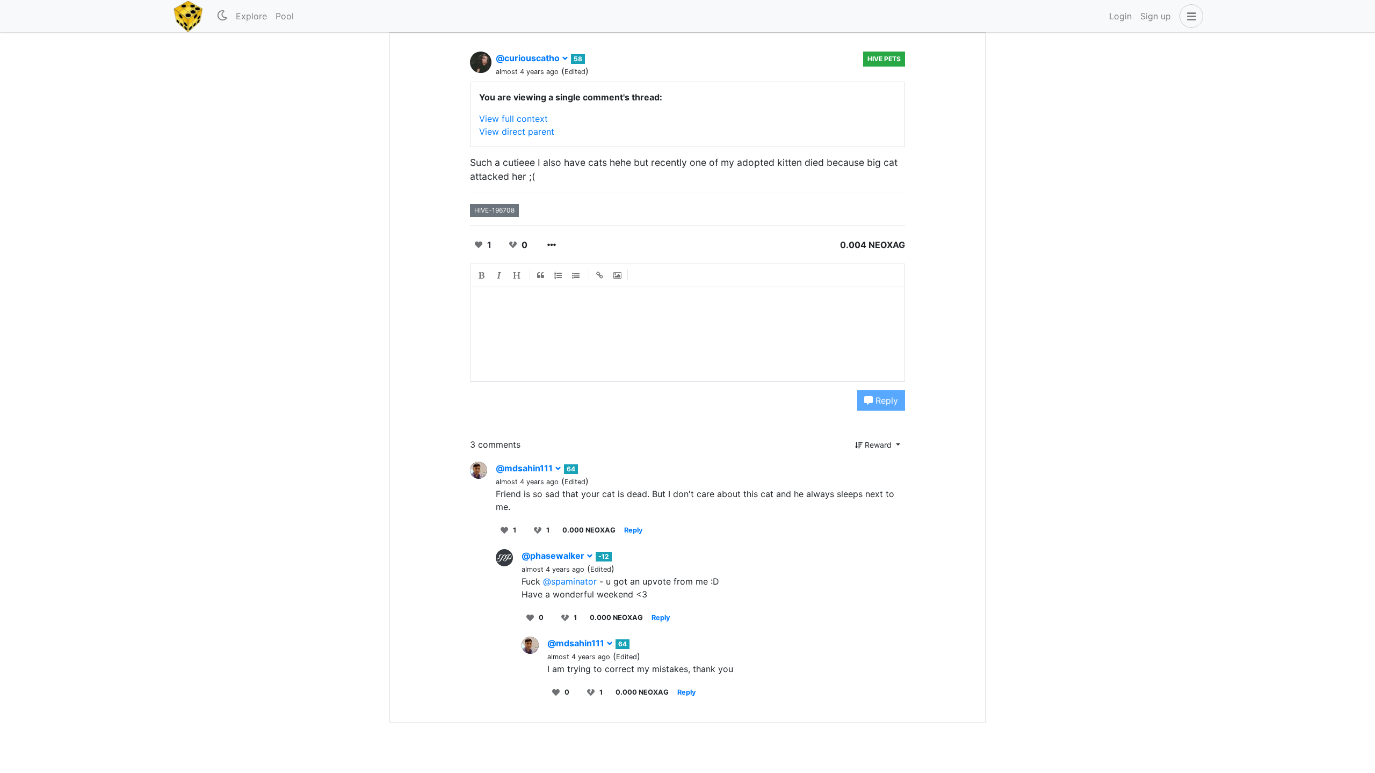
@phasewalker (554, 555)
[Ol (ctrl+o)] (558, 275)
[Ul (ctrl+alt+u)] (576, 275)
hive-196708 (494, 210)
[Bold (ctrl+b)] (481, 275)
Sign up (1155, 16)
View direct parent (516, 131)
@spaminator (570, 581)
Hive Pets (884, 59)
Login (1120, 16)
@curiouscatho (529, 58)
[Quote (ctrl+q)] (540, 275)
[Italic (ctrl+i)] (499, 275)
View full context (513, 118)
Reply (885, 400)
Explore (251, 16)
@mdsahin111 (525, 468)
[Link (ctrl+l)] (599, 275)
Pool (285, 16)
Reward (878, 444)
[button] (1189, 16)
